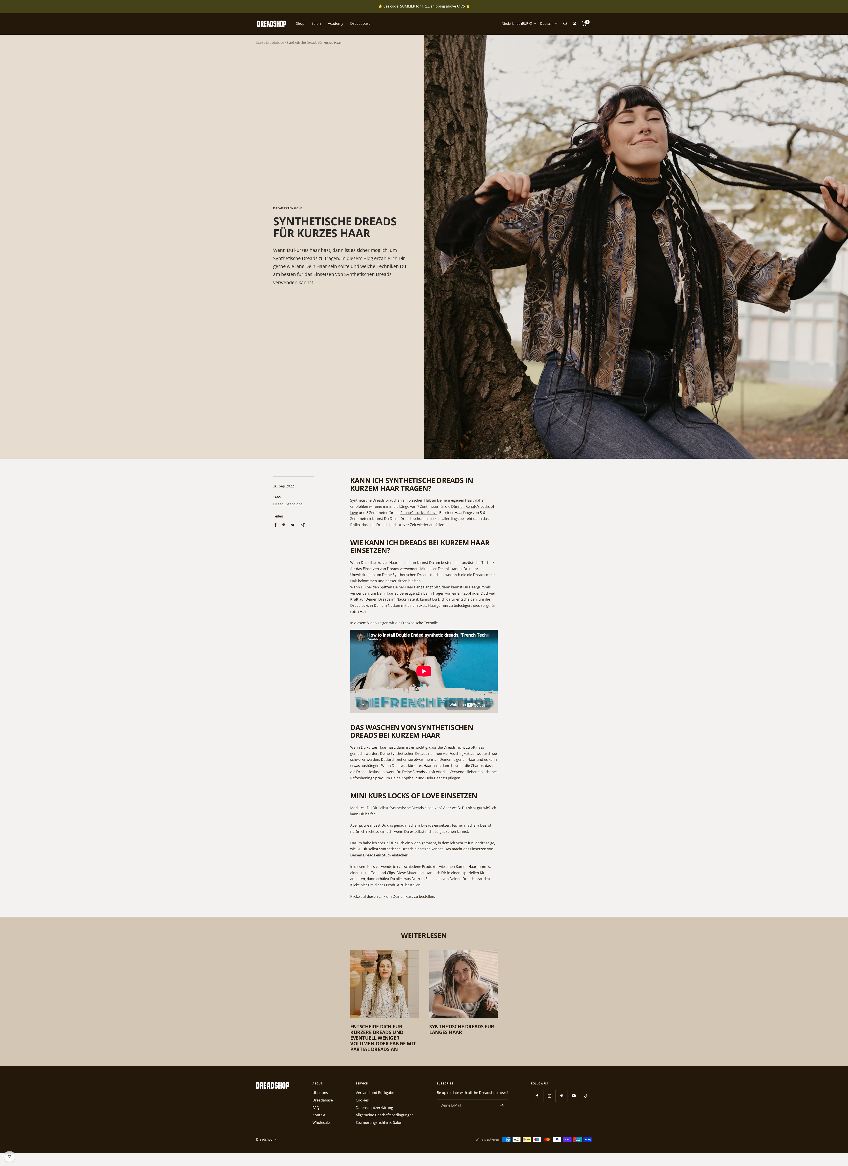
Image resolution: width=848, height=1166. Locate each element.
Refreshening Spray (366, 778)
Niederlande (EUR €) (517, 23)
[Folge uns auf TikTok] (586, 1096)
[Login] (575, 23)
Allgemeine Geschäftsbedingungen (385, 1115)
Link (382, 896)
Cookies (362, 1100)
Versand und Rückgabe (375, 1092)
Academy (335, 23)
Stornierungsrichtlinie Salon (379, 1122)
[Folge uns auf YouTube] (574, 1096)
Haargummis (480, 587)
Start (259, 42)
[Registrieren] (502, 1105)
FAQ (315, 1107)
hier (364, 885)
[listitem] (275, 525)
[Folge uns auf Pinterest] (561, 1096)
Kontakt (319, 1115)
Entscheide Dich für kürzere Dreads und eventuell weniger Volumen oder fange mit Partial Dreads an (383, 1037)
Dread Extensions (288, 208)
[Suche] (565, 24)
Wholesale (321, 1122)
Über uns (320, 1092)
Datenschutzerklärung (374, 1107)
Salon (316, 23)
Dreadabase (360, 23)
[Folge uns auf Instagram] (549, 1096)
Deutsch (546, 23)
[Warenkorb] (584, 23)
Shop (300, 23)
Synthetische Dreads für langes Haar (461, 1029)
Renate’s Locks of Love (418, 512)
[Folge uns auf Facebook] (537, 1096)
